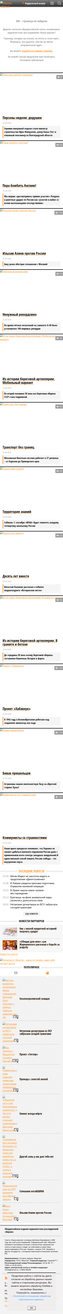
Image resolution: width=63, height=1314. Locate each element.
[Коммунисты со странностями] (31, 814)
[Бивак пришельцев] (31, 749)
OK (31, 1308)
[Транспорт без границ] (31, 423)
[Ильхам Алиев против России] (31, 229)
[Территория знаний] (31, 488)
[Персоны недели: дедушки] (31, 94)
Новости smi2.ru (9, 954)
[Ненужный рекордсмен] (31, 291)
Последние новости (31, 871)
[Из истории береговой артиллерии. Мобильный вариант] (31, 355)
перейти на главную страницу (37, 50)
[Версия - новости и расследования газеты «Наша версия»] (10, 4)
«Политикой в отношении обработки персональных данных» (31, 1297)
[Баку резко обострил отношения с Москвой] (10, 1212)
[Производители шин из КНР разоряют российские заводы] (10, 1191)
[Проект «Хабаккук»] (31, 685)
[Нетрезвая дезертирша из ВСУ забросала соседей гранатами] (10, 1032)
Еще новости (31, 913)
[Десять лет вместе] (31, 552)
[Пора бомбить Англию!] (31, 162)
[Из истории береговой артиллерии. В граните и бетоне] (31, 617)
